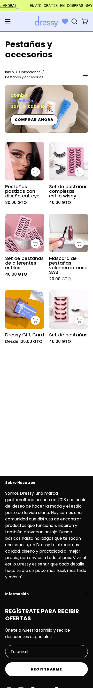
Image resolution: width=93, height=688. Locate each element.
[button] (74, 21)
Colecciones (30, 72)
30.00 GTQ (16, 203)
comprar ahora (34, 119)
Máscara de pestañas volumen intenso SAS (68, 265)
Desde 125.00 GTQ (23, 341)
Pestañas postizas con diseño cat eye (22, 191)
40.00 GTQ (60, 203)
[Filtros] (85, 74)
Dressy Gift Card (24, 335)
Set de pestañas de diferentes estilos (24, 263)
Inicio (9, 72)
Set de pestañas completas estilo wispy (68, 191)
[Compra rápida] (35, 320)
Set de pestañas (68, 335)
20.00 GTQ (60, 279)
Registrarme (46, 669)
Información (17, 593)
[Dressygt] (46, 21)
